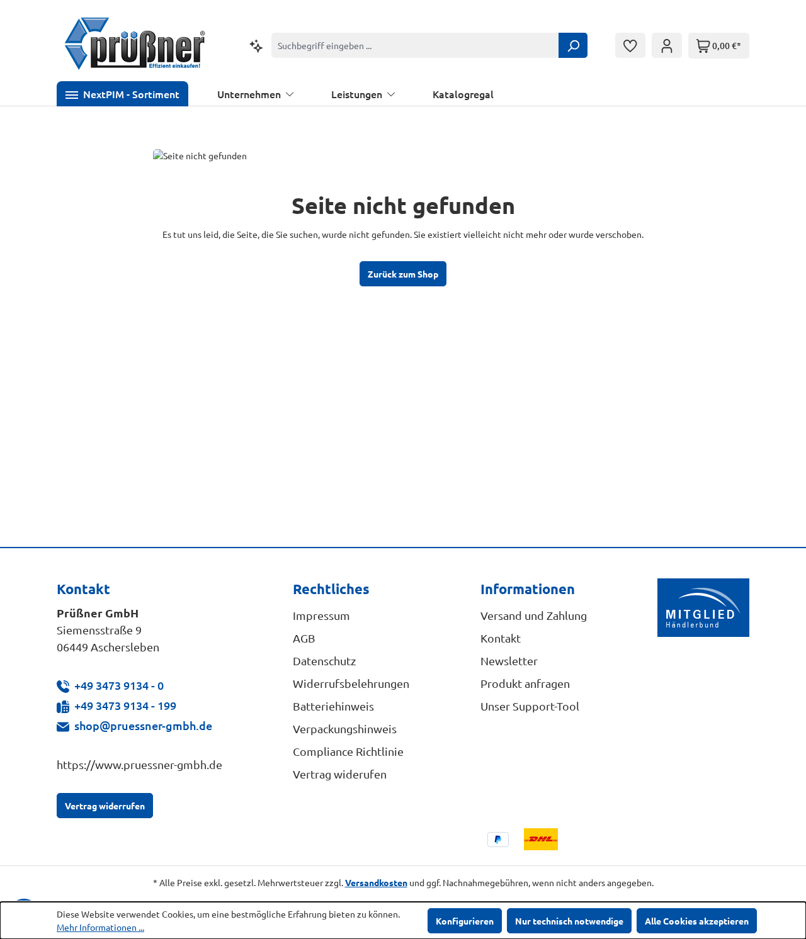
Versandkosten (376, 882)
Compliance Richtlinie (348, 751)
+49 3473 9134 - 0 (119, 685)
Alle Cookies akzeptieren (697, 920)
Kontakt (500, 637)
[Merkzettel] (630, 45)
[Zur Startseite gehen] (135, 45)
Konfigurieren (465, 920)
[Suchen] (573, 45)
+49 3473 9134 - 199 (125, 705)
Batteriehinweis (333, 705)
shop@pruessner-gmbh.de (143, 725)
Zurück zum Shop (403, 273)
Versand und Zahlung (533, 615)
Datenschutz (324, 660)
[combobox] (415, 45)
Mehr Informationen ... (100, 927)
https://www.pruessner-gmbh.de (139, 764)
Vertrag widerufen (340, 773)
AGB (304, 637)
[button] (122, 93)
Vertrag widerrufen (105, 805)
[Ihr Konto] (667, 45)
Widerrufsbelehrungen (351, 683)
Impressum (321, 615)
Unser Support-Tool (529, 705)
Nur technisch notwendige (569, 920)
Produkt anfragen (525, 683)
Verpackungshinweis (345, 728)
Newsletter (509, 660)
